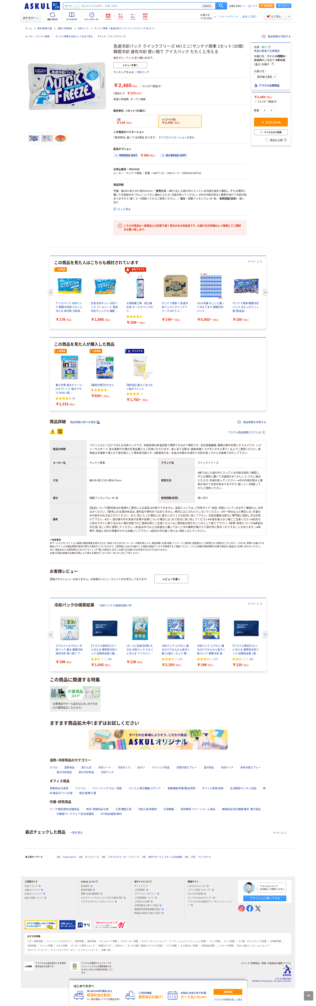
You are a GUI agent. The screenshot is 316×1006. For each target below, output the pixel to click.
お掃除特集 (275, 941)
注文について (31, 886)
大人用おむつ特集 (189, 946)
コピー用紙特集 (35, 941)
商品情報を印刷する (279, 36)
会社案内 (85, 886)
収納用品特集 (208, 946)
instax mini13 (69, 857)
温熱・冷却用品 (65, 28)
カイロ (53, 767)
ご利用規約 (139, 890)
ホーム (28, 28)
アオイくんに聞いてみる (265, 898)
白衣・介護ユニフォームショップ (253, 946)
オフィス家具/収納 (212, 788)
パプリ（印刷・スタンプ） (199, 890)
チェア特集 (214, 941)
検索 (221, 6)
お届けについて (32, 890)
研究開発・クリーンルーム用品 (198, 809)
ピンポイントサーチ (88, 950)
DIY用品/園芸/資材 (111, 813)
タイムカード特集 (108, 941)
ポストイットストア (37, 950)
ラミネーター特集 (129, 941)
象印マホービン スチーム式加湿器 (165, 857)
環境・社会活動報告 (90, 894)
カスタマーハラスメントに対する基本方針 (102, 898)
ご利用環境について (144, 898)
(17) (180, 659)
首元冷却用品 (64, 772)
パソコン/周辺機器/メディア (145, 788)
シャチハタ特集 (225, 946)
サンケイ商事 (42, 36)
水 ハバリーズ (92, 857)
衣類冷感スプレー (186, 767)
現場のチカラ (105, 946)
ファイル (80, 788)
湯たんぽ (86, 767)
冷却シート (104, 767)
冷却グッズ (107, 772)
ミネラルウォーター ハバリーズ (123, 857)
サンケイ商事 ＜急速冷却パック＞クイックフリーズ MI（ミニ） (124, 28)
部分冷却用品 (86, 772)
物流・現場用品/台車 (97, 809)
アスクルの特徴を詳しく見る (228, 999)
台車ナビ (119, 946)
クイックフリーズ (117, 36)
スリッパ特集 (46, 946)
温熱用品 (69, 767)
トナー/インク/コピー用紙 (107, 788)
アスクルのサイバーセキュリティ (97, 901)
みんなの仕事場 (195, 894)
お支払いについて (33, 894)
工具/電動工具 (123, 809)
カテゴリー (29, 17)
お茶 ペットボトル (201, 857)
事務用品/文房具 (59, 788)
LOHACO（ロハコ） (197, 886)
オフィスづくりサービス (63, 950)
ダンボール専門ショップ (83, 946)
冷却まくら (124, 767)
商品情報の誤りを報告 (83, 422)
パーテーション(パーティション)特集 (187, 941)
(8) (73, 398)
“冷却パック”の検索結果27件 (115, 605)
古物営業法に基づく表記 (146, 905)
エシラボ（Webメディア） (200, 898)
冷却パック (83, 28)
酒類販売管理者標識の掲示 (147, 909)
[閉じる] (246, 980)
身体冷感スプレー (250, 767)
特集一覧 (105, 950)
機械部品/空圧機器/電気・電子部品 (241, 809)
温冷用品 (209, 767)
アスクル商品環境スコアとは (244, 432)
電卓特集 (79, 941)
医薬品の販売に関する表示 (147, 913)
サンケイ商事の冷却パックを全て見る (74, 36)
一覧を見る (76, 832)
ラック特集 (229, 941)
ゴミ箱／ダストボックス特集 (252, 941)
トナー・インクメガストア (59, 941)
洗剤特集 (31, 946)
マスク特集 (171, 946)
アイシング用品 (161, 767)
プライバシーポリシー (145, 894)
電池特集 (91, 941)
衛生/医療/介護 (44, 28)
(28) (110, 659)
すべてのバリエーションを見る (176, 137)
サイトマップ (140, 886)
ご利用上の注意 (142, 901)
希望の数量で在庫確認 (267, 50)
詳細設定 (207, 6)
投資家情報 (86, 890)
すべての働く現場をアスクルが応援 (144, 946)
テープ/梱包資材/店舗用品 (64, 809)
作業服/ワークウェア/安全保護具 (75, 813)
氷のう (141, 767)
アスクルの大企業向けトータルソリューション (210, 903)
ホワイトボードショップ (154, 941)
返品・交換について (34, 898)
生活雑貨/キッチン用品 (243, 788)
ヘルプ (254, 6)
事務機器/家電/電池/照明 (181, 788)
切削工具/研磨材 (147, 809)
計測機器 (169, 809)
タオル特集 (61, 946)
